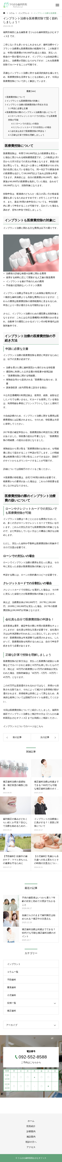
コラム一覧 (12, 972)
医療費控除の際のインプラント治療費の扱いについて (30, 112)
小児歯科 (11, 995)
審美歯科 (11, 987)
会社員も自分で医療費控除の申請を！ (27, 131)
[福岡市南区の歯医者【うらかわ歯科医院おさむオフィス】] (15, 5)
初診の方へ (31, 1142)
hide (33, 91)
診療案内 (31, 1131)
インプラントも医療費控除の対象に (22, 101)
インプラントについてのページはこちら (23, 726)
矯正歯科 (11, 1010)
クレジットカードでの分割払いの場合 (31, 127)
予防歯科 (11, 979)
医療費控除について (15, 97)
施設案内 (31, 1136)
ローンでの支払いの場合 (25, 123)
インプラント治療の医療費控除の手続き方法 (26, 104)
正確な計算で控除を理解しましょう (26, 135)
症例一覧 (11, 1003)
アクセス (31, 1147)
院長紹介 (31, 1126)
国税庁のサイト (26, 469)
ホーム (31, 1121)
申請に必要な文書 (18, 108)
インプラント (14, 964)
